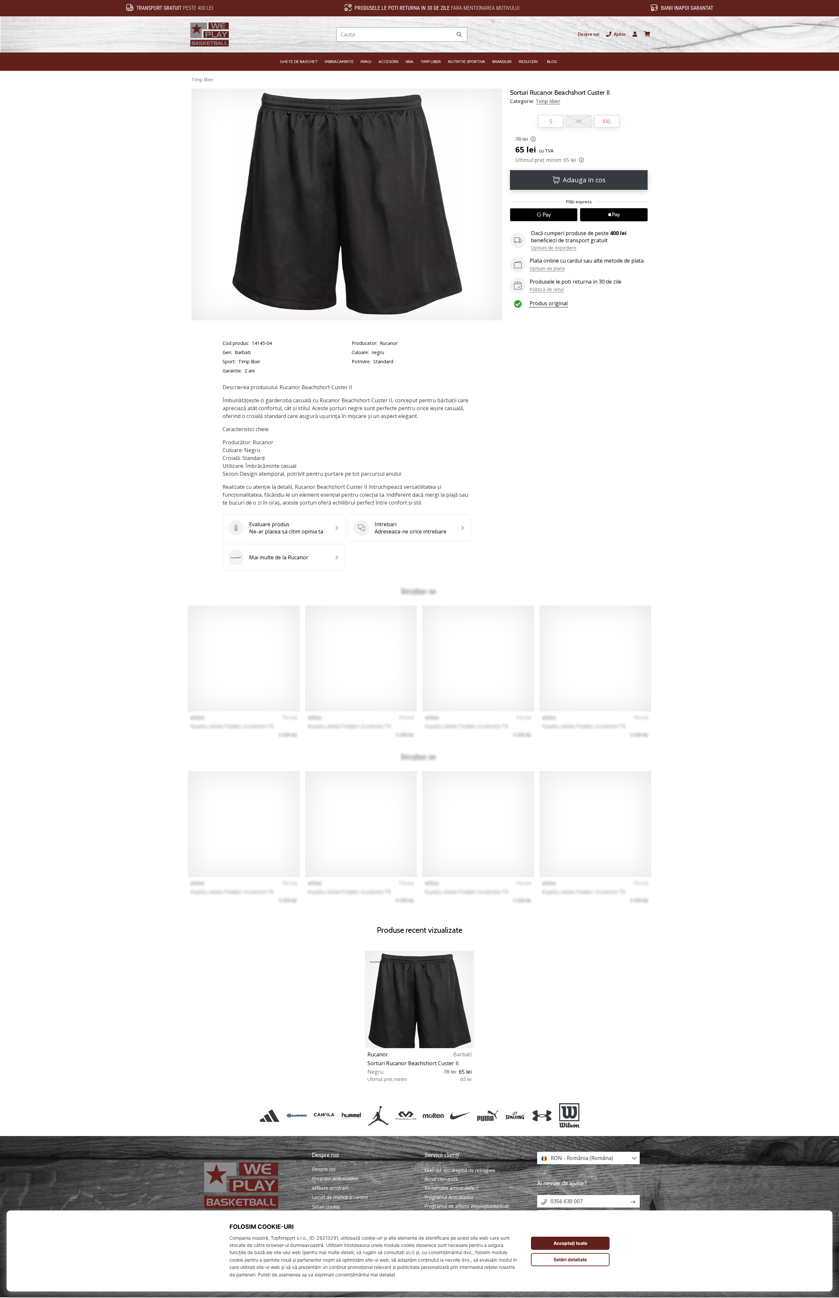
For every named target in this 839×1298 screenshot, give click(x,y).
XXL (606, 121)
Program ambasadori (335, 1178)
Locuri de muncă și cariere (340, 1197)
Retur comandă (441, 1179)
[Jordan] (378, 1115)
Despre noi (588, 34)
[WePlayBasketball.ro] (250, 1185)
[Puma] (487, 1115)
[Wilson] (569, 1115)
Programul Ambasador (449, 1197)
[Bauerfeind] (296, 1115)
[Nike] (460, 1115)
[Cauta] (459, 35)
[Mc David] (406, 1115)
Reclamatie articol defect (451, 1188)
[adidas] (269, 1115)
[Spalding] (515, 1115)
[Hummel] (351, 1115)
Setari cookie (326, 1207)
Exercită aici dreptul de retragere (460, 1170)
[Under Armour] (542, 1115)
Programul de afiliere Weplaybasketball (466, 1206)
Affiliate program (330, 1188)
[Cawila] (324, 1115)
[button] (447, 35)
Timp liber (202, 79)
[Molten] (433, 1115)
